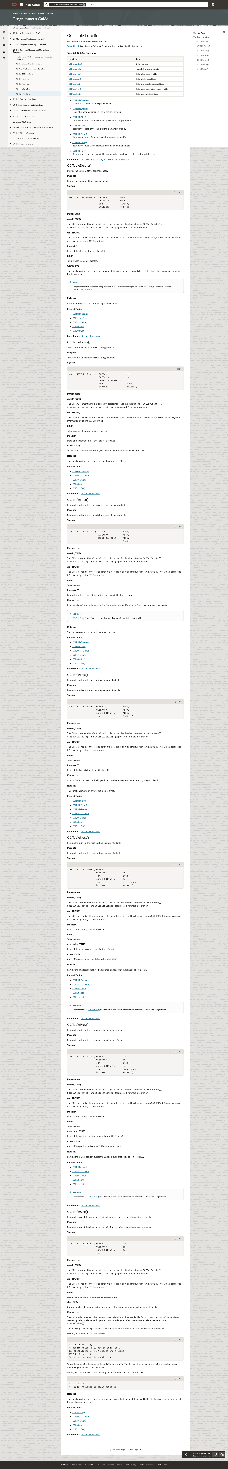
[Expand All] (4, 38)
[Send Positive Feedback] (222, 1454)
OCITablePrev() (75, 89)
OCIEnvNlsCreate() (81, 318)
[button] (21, 4)
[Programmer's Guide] (4, 45)
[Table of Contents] (4, 32)
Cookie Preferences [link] (147, 1465)
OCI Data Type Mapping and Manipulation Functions (105, 159)
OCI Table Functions (90, 336)
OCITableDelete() (75, 64)
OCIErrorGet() (78, 330)
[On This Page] (224, 32)
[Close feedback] (186, 1454)
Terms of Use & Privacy (126, 1465)
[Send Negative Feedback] (215, 1454)
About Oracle (77, 1465)
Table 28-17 (73, 46)
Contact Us (89, 1465)
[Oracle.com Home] (14, 4)
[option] (209, 36)
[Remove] (83, 4)
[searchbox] (147, 4)
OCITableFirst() (75, 74)
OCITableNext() (75, 84)
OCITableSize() (75, 94)
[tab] (120, 192)
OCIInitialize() (78, 326)
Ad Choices (162, 1465)
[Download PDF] (4, 51)
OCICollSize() (78, 1412)
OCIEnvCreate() (79, 322)
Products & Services (106, 1465)
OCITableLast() (75, 79)
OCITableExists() (75, 69)
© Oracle (64, 1465)
